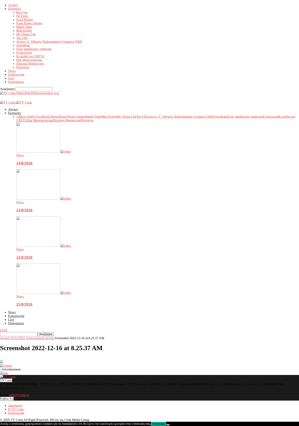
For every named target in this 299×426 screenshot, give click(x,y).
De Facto (22, 16)
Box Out (21, 12)
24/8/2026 (24, 163)
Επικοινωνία (16, 74)
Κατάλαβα (159, 423)
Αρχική (5, 338)
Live (11, 78)
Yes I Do (22, 38)
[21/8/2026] (43, 292)
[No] (168, 424)
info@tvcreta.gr (19, 395)
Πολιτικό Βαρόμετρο (30, 63)
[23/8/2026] (43, 198)
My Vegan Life (26, 34)
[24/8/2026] (43, 151)
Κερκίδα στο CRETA (30, 56)
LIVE (4, 330)
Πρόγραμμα (16, 82)
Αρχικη (13, 5)
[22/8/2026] (43, 245)
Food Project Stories (29, 23)
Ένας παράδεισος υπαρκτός (34, 49)
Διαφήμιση (15, 405)
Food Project (24, 19)
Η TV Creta (16, 409)
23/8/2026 (24, 210)
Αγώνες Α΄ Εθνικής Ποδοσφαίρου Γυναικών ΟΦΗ (49, 41)
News (12, 71)
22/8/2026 (24, 257)
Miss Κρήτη (24, 30)
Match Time (24, 27)
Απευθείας (23, 45)
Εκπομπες (14, 8)
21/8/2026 (24, 304)
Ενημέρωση (24, 52)
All (18, 116)
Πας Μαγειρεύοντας (29, 60)
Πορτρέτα (22, 67)
